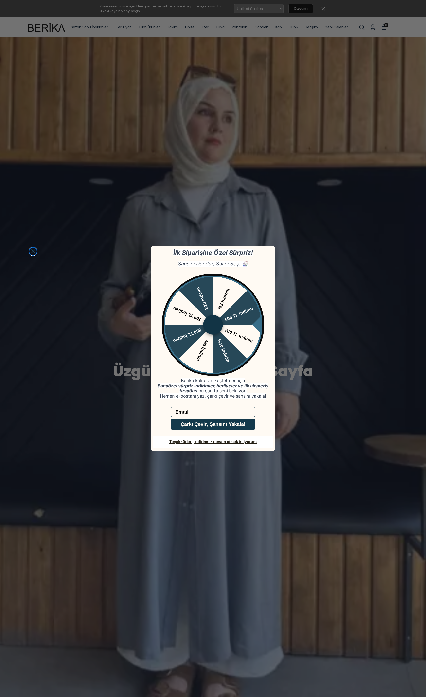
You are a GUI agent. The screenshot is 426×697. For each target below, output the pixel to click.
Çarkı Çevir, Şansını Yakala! (213, 424)
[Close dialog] (33, 251)
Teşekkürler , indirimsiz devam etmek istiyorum (213, 442)
